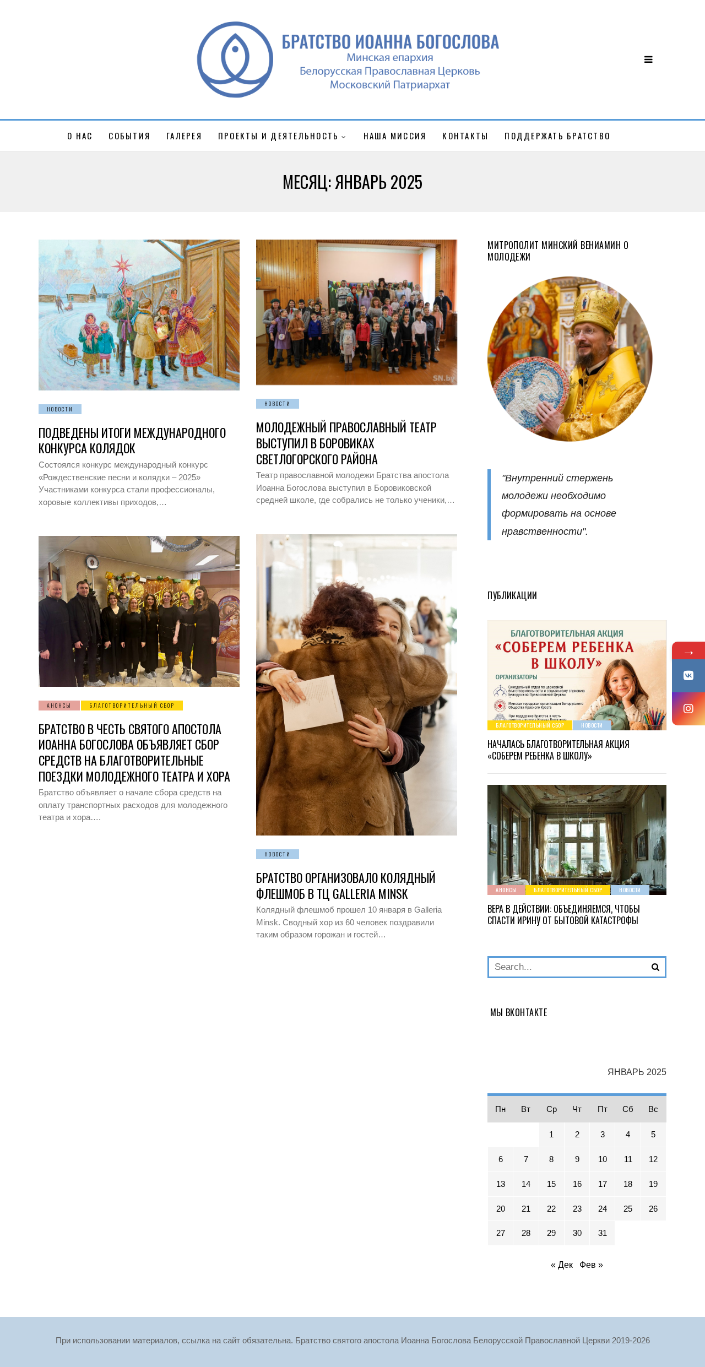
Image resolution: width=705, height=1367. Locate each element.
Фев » (591, 1265)
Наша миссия (395, 135)
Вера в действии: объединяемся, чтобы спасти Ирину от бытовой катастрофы (563, 914)
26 (653, 1208)
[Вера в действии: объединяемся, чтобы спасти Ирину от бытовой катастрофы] (576, 840)
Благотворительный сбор (132, 705)
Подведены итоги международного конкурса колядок (132, 440)
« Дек (562, 1265)
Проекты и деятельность (278, 135)
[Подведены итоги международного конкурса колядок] (139, 315)
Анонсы (59, 705)
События (129, 135)
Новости (60, 409)
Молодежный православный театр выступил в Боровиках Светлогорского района (346, 442)
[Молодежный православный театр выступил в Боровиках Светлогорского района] (356, 312)
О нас (80, 135)
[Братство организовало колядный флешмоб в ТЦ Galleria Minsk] (356, 685)
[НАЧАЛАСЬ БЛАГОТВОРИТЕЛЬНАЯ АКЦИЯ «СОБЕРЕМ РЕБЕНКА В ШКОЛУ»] (576, 675)
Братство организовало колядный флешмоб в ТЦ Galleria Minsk (346, 885)
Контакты (465, 135)
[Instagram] (688, 708)
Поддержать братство (557, 135)
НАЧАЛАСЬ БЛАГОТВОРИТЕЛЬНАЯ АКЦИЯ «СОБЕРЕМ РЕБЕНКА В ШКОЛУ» (558, 749)
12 (653, 1159)
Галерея (184, 135)
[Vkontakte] (688, 675)
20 (500, 1208)
